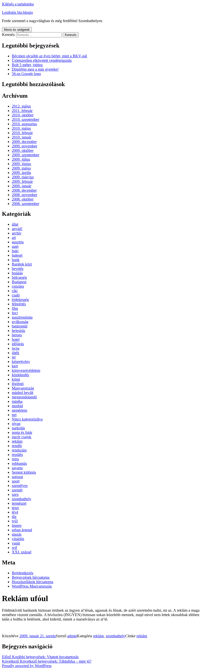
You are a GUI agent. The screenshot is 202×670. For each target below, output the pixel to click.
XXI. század (21, 552)
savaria (17, 468)
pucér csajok (21, 437)
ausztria (18, 242)
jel (14, 357)
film (15, 308)
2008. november (24, 195)
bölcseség (19, 277)
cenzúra (18, 286)
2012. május (21, 106)
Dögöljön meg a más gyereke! (35, 69)
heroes (17, 335)
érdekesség (20, 299)
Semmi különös (24, 472)
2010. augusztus (24, 124)
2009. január (21, 186)
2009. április (21, 173)
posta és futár (22, 432)
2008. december (24, 190)
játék (15, 353)
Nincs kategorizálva (27, 419)
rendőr (17, 446)
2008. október (23, 199)
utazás (16, 534)
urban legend (22, 530)
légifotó (18, 384)
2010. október (23, 115)
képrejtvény (21, 361)
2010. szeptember (25, 119)
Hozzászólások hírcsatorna (32, 582)
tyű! (15, 521)
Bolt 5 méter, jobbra (27, 65)
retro (15, 459)
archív (16, 233)
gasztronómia (22, 317)
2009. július (21, 159)
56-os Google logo (26, 74)
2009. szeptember (25, 155)
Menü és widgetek (17, 29)
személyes (20, 485)
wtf (14, 547)
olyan (16, 423)
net (14, 415)
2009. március (23, 177)
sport (15, 481)
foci (15, 313)
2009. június (21, 164)
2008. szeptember (25, 204)
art (14, 237)
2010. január (21, 137)
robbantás (19, 463)
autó (15, 246)
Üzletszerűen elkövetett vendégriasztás (42, 60)
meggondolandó (24, 397)
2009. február (22, 181)
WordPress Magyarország (32, 586)
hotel (15, 339)
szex (15, 494)
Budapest (19, 282)
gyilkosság (20, 322)
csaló (16, 295)
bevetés (17, 268)
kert (15, 366)
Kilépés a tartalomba (18, 4)
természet (19, 503)
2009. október (23, 150)
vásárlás (18, 539)
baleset (17, 255)
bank (15, 260)
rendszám (19, 450)
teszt (15, 508)
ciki (14, 291)
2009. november (24, 146)
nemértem (19, 410)
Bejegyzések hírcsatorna (31, 577)
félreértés (19, 304)
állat (15, 224)
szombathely (21, 499)
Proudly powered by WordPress (26, 666)
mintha (17, 401)
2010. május (21, 128)
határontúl (19, 326)
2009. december (24, 142)
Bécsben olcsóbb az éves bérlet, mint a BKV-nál (49, 56)
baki (15, 251)
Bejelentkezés (22, 573)
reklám (17, 441)
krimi (16, 379)
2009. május (21, 168)
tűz (14, 516)
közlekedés (20, 375)
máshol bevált (22, 392)
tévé (15, 512)
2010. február (22, 133)
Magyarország (23, 388)
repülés (17, 454)
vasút (16, 543)
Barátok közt (22, 264)
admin (72, 636)
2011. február (22, 111)
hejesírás (18, 330)
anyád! (17, 229)
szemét (17, 490)
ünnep (16, 525)
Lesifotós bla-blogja (17, 12)
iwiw (16, 348)
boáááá (17, 273)
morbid (17, 406)
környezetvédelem (26, 370)
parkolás (18, 428)
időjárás (18, 344)
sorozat (17, 477)
